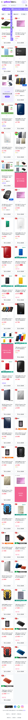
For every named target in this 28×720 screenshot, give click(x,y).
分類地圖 (19, 717)
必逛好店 (11, 27)
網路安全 (9, 717)
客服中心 (8, 714)
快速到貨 (11, 18)
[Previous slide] (2, 23)
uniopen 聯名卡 (18, 9)
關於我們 (14, 714)
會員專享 (11, 33)
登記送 (11, 12)
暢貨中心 (11, 15)
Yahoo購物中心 (10, 2)
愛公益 (11, 36)
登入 (24, 2)
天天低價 (11, 21)
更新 (24, 710)
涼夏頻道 (11, 24)
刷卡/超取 (11, 30)
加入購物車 (8, 42)
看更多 (11, 39)
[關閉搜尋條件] (9, 5)
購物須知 (19, 714)
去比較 (7, 96)
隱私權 (14, 717)
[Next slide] (12, 23)
